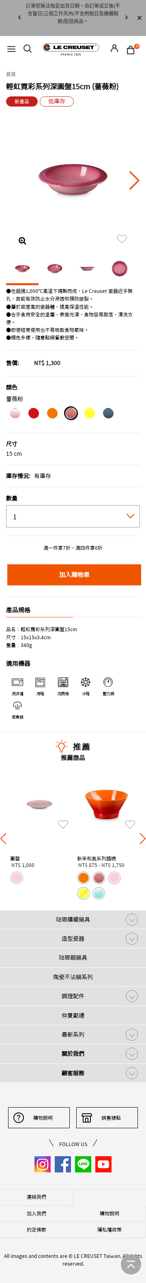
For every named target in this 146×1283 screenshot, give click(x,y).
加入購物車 (74, 575)
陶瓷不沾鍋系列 (73, 977)
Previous (19, 18)
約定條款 (36, 1229)
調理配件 (73, 996)
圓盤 (15, 858)
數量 (11, 498)
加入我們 (36, 1213)
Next (126, 18)
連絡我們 (36, 1196)
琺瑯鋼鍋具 (73, 958)
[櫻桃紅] (33, 414)
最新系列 (73, 1035)
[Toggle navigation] (11, 49)
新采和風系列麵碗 (96, 858)
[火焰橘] (52, 414)
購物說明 (43, 1117)
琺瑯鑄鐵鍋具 (73, 919)
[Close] (139, 18)
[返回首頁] (131, 1264)
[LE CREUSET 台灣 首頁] (71, 49)
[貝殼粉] (15, 414)
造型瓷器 (73, 938)
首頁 (11, 74)
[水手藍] (108, 414)
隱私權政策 (109, 1229)
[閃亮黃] (89, 414)
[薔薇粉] (71, 414)
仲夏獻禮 (73, 1015)
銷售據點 (111, 1117)
